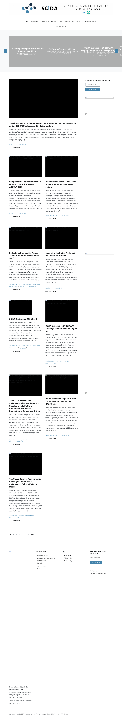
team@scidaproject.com (98, 573)
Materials (53, 21)
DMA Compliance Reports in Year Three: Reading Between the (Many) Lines (60, 401)
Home (27, 21)
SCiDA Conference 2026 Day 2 (63, 49)
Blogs (60, 21)
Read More (16, 147)
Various (21, 54)
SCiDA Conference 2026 (89, 21)
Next (32, 534)
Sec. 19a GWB (71, 52)
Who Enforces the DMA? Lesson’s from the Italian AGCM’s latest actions (60, 184)
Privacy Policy (68, 558)
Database (67, 21)
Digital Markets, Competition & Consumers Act (46, 559)
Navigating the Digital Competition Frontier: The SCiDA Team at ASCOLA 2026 (25, 184)
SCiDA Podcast (76, 21)
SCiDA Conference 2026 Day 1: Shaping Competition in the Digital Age (61, 328)
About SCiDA (35, 21)
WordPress (64, 714)
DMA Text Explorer (61, 26)
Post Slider (33, 53)
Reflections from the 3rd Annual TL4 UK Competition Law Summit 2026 (24, 255)
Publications (45, 21)
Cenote (43, 714)
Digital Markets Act (22, 53)
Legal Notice (68, 555)
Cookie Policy (68, 561)
